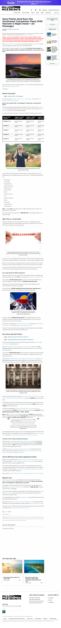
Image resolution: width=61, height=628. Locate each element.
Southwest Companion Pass (11, 86)
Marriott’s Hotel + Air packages (9, 479)
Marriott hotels (36, 44)
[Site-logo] (11, 8)
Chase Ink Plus (27, 441)
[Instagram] (40, 10)
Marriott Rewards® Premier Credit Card (18, 337)
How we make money (28, 34)
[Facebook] (31, 10)
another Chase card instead (36, 503)
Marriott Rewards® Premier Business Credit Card (20, 339)
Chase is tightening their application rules (22, 501)
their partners (20, 452)
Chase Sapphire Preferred (16, 441)
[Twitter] (36, 10)
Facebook (51, 597)
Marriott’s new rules (13, 414)
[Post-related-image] (12, 566)
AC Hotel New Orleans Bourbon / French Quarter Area (24, 435)
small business (6, 344)
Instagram (51, 602)
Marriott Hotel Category (6, 118)
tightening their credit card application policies (30, 459)
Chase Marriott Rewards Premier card (31, 396)
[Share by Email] (10, 512)
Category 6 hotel (24, 497)
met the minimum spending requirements (13, 398)
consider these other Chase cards (17, 473)
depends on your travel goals (35, 473)
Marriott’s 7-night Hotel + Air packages (21, 99)
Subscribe (44, 10)
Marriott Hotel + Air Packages (15, 96)
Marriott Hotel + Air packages (12, 44)
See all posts (52, 63)
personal (37, 342)
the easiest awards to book (25, 325)
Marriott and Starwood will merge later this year (29, 469)
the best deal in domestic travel (20, 507)
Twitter (50, 600)
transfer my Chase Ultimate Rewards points (19, 449)
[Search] (59, 13)
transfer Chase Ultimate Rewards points (25, 443)
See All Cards (52, 24)
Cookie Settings (53, 618)
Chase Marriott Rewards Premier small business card (22, 358)
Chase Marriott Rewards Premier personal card (19, 346)
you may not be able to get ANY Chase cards (23, 461)
